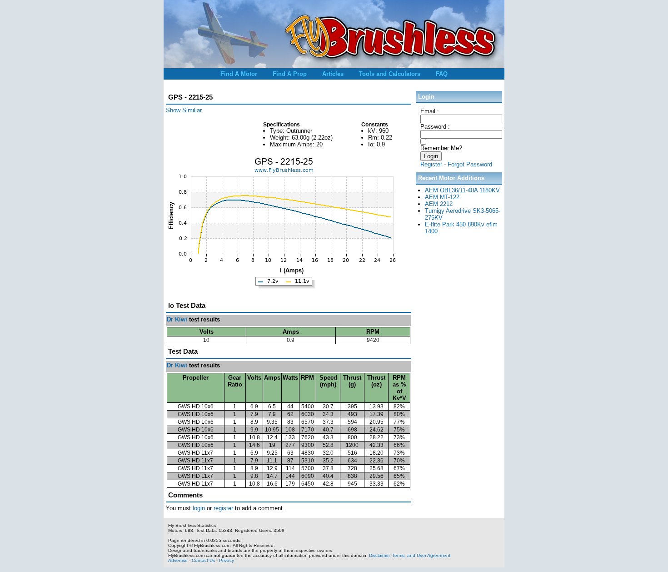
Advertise (178, 560)
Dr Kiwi (177, 319)
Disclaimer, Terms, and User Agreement (409, 555)
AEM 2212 (439, 204)
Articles (333, 73)
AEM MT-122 (442, 197)
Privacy (226, 560)
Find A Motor (238, 73)
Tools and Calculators (389, 73)
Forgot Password (470, 164)
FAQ (442, 73)
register (223, 508)
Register (431, 164)
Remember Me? (441, 148)
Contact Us (203, 560)
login (199, 508)
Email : (429, 111)
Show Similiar (184, 110)
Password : (435, 126)
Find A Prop (290, 73)
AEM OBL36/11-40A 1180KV (462, 190)
